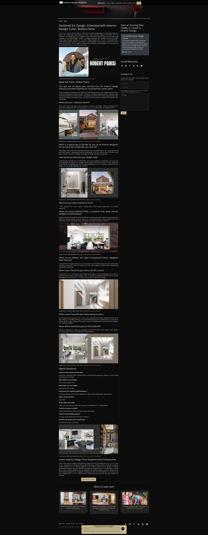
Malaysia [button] (101, 3)
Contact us (75, 473)
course (68, 274)
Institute (113, 3)
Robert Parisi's (63, 33)
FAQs (63, 523)
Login (134, 3)
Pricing (124, 3)
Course (108, 3)
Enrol (139, 3)
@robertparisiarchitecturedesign (86, 78)
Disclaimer (80, 523)
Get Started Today (88, 479)
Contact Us (129, 3)
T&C (76, 523)
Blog (65, 21)
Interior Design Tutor (82, 318)
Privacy (72, 523)
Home (60, 21)
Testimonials (119, 3)
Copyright (68, 523)
